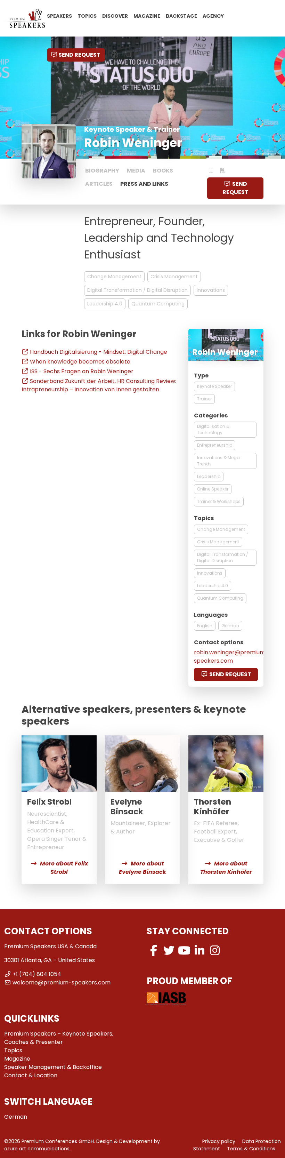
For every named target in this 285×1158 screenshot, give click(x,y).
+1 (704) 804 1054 (37, 974)
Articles (99, 184)
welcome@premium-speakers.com (62, 983)
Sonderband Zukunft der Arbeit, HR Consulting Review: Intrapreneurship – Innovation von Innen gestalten (99, 385)
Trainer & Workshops (219, 501)
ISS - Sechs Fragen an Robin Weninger (81, 371)
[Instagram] (215, 950)
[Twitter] (169, 950)
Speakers (59, 15)
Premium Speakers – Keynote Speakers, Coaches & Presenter (58, 1038)
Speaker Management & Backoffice (53, 1067)
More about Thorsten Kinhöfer (226, 868)
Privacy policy (218, 1141)
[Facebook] (154, 950)
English (204, 626)
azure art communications (37, 1148)
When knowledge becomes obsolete (80, 362)
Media (136, 171)
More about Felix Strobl (64, 868)
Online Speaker (212, 489)
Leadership (208, 476)
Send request (79, 55)
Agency (213, 15)
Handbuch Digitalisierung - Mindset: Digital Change (98, 352)
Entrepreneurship (214, 445)
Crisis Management (174, 276)
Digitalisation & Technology (213, 429)
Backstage (181, 15)
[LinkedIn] (199, 950)
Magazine (146, 15)
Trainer (204, 399)
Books (163, 171)
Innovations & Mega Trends (218, 461)
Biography (102, 171)
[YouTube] (184, 950)
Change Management (114, 276)
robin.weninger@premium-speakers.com (231, 656)
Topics (87, 15)
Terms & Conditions (251, 1148)
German (230, 626)
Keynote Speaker (214, 386)
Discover (115, 15)
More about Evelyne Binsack (142, 868)
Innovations (211, 290)
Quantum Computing (158, 303)
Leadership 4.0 (104, 303)
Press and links (144, 184)
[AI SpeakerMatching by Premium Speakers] (115, 55)
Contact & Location (30, 1075)
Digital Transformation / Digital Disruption (137, 290)
